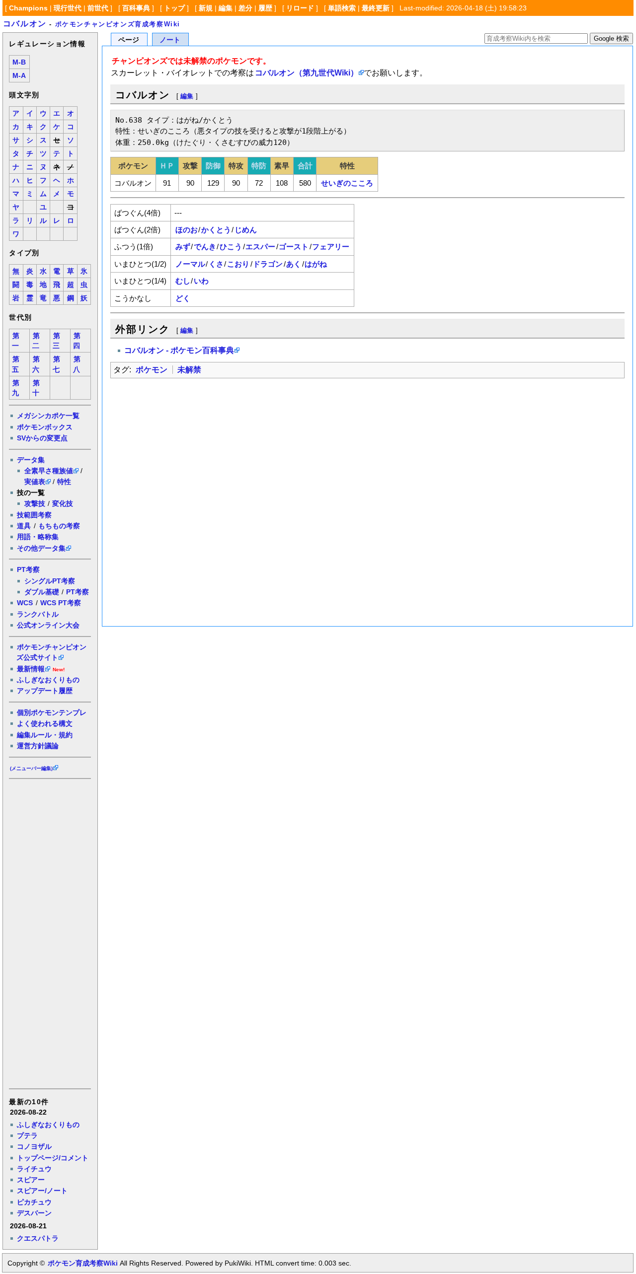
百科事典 (136, 8)
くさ (216, 264)
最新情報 (31, 669)
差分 (245, 8)
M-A (19, 75)
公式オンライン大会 (48, 625)
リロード (300, 8)
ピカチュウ (34, 1202)
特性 (64, 482)
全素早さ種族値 (48, 471)
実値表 (34, 482)
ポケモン (151, 369)
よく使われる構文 (45, 723)
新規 (206, 8)
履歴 (265, 8)
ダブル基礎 (41, 592)
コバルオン (25, 23)
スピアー (31, 1180)
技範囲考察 (34, 515)
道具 (24, 526)
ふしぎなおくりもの (48, 680)
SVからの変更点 (42, 438)
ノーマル (190, 264)
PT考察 (28, 569)
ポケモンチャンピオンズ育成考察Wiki (117, 24)
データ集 (31, 460)
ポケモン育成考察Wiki (83, 1263)
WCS (25, 603)
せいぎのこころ (347, 183)
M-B (19, 62)
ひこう (231, 246)
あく (293, 264)
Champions (28, 8)
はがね (316, 264)
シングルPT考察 (49, 581)
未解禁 (189, 369)
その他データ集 (41, 548)
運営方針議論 (38, 746)
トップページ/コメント (52, 1158)
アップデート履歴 (45, 691)
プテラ (27, 1135)
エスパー (260, 246)
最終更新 (376, 8)
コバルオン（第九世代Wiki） (306, 73)
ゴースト (294, 246)
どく (182, 298)
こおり (238, 264)
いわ (201, 281)
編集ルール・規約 (45, 735)
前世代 (97, 8)
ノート (169, 40)
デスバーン (34, 1213)
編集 (226, 8)
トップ (174, 8)
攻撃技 (34, 503)
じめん (246, 229)
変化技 (62, 503)
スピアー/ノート (42, 1191)
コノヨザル (34, 1146)
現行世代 (67, 8)
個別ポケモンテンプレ (51, 712)
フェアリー (330, 246)
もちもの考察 (59, 526)
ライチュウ (34, 1169)
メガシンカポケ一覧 (48, 416)
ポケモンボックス (45, 427)
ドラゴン (268, 264)
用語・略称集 (38, 537)
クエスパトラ (38, 1238)
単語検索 (342, 8)
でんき (205, 246)
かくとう (216, 229)
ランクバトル (38, 614)
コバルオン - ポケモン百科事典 (179, 350)
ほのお (186, 229)
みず (182, 246)
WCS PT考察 (60, 603)
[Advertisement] (49, 933)
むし (182, 281)
